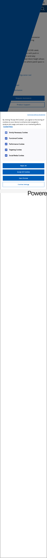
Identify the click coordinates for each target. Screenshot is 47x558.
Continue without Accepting (36, 115)
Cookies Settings (23, 184)
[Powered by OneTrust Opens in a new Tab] (36, 191)
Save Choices (23, 178)
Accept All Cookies (23, 172)
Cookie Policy (8, 127)
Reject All (23, 166)
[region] (23, 335)
